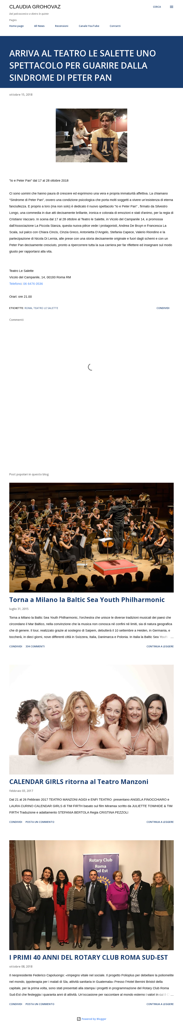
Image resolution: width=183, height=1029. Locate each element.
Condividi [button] (163, 308)
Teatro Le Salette (45, 308)
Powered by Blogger (93, 1019)
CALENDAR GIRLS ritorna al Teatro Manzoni (78, 781)
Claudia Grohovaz (35, 6)
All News (39, 26)
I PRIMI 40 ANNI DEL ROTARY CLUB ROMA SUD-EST (88, 957)
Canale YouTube (89, 26)
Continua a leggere (160, 646)
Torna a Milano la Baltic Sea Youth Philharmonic (87, 599)
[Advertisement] (91, 441)
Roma (28, 308)
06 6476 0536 (33, 284)
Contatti (115, 26)
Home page (16, 26)
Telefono (15, 284)
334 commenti (35, 646)
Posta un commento (40, 822)
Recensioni (61, 26)
